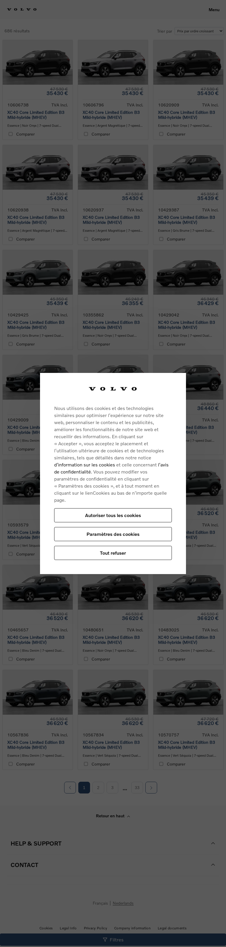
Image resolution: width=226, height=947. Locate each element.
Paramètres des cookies (113, 534)
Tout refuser (113, 553)
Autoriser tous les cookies (113, 515)
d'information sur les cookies (84, 464)
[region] (113, 473)
